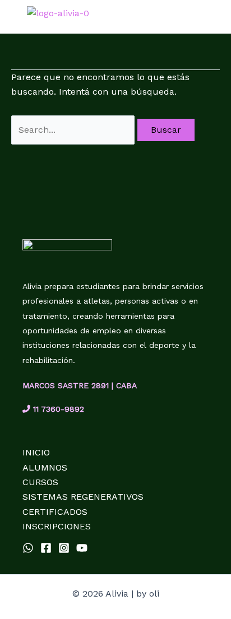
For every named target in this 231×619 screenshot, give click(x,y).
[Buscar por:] (74, 129)
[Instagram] (64, 547)
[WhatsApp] (28, 547)
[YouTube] (81, 547)
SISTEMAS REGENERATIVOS (83, 496)
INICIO (36, 452)
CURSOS (40, 482)
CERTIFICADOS (54, 511)
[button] (217, 18)
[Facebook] (46, 547)
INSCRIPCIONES (56, 526)
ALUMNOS (44, 467)
